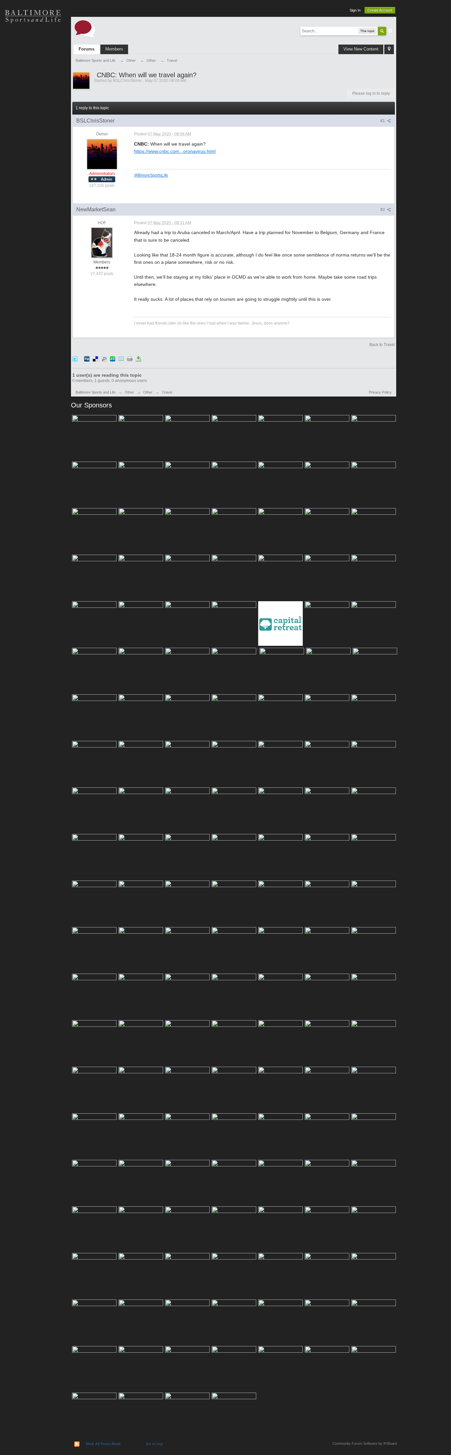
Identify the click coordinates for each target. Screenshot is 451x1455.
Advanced (390, 30)
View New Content (360, 49)
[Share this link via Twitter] (75, 358)
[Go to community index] (84, 28)
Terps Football (33, 109)
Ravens (33, 62)
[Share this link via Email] (121, 358)
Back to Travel (382, 344)
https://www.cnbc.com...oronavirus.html (175, 151)
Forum (33, 132)
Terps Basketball (33, 85)
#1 (383, 121)
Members (114, 49)
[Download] (138, 358)
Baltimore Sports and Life (96, 392)
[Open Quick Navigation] (389, 49)
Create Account (379, 10)
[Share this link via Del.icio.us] (95, 358)
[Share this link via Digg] (86, 358)
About (33, 155)
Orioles (33, 39)
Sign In (355, 10)
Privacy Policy (380, 392)
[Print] (129, 358)
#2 (383, 209)
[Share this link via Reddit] (104, 358)
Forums (86, 49)
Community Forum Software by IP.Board (364, 1443)
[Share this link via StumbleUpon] (112, 358)
